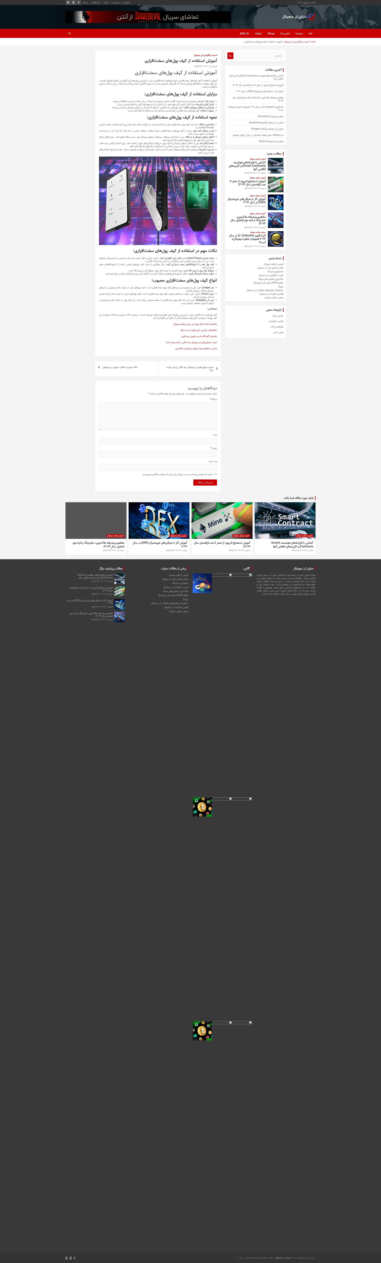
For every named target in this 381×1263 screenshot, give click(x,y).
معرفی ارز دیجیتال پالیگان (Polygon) (267, 129)
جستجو (230, 55)
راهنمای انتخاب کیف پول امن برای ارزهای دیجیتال (195, 324)
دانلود (106, 2)
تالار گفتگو (96, 2)
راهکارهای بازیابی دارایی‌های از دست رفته (198, 330)
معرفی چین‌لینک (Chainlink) (271, 116)
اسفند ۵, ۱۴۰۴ (260, 227)
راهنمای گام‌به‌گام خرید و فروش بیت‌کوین (199, 336)
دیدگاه (213, 399)
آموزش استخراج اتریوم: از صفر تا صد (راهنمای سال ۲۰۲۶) (258, 85)
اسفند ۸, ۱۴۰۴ (260, 173)
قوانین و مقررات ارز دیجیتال (271, 293)
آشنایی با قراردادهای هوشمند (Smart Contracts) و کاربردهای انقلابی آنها (256, 77)
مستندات (115, 2)
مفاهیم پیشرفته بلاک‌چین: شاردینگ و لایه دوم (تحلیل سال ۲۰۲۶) (258, 99)
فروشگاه (270, 33)
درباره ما (299, 33)
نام (215, 435)
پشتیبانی (126, 2)
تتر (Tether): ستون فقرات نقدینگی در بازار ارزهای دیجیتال (258, 135)
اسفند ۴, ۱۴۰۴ (260, 246)
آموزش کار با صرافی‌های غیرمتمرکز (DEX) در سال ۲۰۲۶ (260, 91)
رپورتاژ (281, 286)
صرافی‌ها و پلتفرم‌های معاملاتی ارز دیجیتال (265, 290)
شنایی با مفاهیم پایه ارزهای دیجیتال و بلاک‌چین (196, 348)
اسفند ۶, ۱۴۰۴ (260, 206)
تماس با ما (285, 33)
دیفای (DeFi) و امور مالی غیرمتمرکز (268, 282)
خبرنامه (85, 2)
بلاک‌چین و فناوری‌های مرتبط (271, 279)
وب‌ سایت (213, 461)
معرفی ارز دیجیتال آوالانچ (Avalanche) (266, 122)
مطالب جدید (274, 153)
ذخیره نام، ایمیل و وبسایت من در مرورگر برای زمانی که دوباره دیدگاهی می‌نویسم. (177, 474)
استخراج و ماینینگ (275, 271)
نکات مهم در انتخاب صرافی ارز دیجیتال (120, 367)
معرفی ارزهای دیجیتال (258, 232)
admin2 (198, 66)
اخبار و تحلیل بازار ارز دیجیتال (270, 267)
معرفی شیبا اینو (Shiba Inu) (271, 141)
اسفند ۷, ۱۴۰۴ (260, 188)
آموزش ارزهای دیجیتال (258, 159)
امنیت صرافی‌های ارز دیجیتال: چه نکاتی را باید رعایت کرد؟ (191, 342)
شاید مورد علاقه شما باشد (298, 498)
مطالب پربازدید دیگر (111, 568)
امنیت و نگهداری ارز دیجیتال (205, 55)
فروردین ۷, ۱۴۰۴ (210, 66)
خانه (311, 33)
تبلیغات (258, 33)
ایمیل (213, 448)
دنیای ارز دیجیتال (283, 1257)
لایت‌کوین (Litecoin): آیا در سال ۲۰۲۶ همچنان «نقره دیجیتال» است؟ (256, 108)
